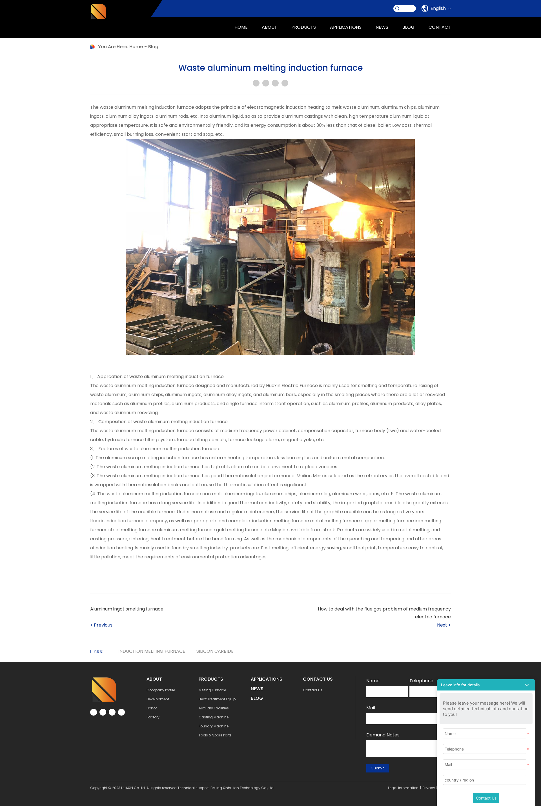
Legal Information (403, 787)
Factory (153, 717)
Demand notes (383, 735)
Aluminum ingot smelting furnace (126, 609)
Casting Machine (214, 717)
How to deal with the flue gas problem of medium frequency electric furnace (384, 613)
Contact (440, 27)
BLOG (257, 698)
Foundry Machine (214, 726)
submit (377, 768)
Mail (370, 708)
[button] (486, 684)
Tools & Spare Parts (215, 735)
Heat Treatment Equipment (222, 699)
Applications (266, 679)
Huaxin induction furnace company (128, 521)
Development (158, 699)
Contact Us (486, 798)
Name (373, 681)
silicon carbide (215, 651)
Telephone (421, 681)
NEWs (257, 688)
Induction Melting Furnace (151, 651)
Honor (152, 708)
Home (241, 27)
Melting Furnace (212, 690)
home (136, 46)
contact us (318, 679)
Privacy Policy (434, 787)
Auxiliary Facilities (214, 708)
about (269, 27)
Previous (101, 625)
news (382, 27)
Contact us (312, 690)
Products (303, 27)
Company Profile (161, 690)
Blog (408, 27)
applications (346, 27)
